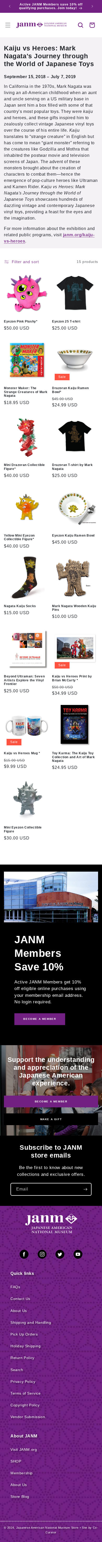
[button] (80, 25)
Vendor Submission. (28, 1417)
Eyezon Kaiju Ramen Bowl (73, 535)
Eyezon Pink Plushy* (20, 321)
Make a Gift (51, 1119)
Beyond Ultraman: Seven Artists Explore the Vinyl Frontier (24, 680)
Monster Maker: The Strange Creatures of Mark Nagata (26, 392)
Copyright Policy (25, 1405)
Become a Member (51, 1101)
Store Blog (19, 1496)
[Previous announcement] (9, 6)
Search (16, 1370)
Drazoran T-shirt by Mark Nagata (72, 466)
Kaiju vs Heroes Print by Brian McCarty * (72, 678)
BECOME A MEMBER (39, 1018)
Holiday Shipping (25, 1346)
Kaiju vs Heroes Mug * (22, 753)
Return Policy (22, 1358)
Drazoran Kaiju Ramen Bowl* (70, 390)
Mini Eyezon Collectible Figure (23, 829)
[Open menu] (8, 25)
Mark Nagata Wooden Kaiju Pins (74, 608)
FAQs (15, 1287)
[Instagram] (42, 1255)
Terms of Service (25, 1393)
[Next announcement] (92, 6)
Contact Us (20, 1299)
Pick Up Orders (24, 1334)
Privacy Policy (22, 1381)
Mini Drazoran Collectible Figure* (24, 466)
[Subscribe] (85, 1189)
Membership (21, 1473)
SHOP (15, 1461)
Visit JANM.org (23, 1449)
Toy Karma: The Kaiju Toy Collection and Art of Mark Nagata (73, 757)
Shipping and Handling (30, 1322)
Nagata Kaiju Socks (20, 606)
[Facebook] (24, 1255)
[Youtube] (77, 1255)
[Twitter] (59, 1255)
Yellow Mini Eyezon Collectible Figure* (19, 537)
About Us (18, 1311)
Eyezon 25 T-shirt (66, 321)
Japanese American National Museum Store (47, 1527)
